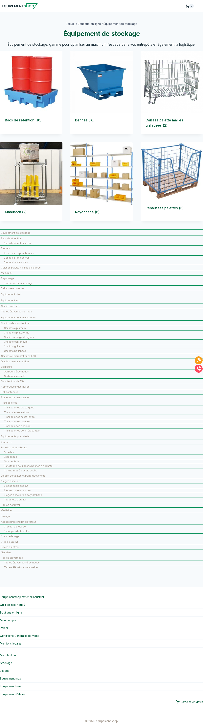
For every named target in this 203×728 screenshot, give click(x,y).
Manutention (8, 655)
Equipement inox (10, 678)
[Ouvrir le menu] (199, 6)
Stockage (6, 663)
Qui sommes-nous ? (12, 604)
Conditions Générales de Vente (19, 635)
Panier (4, 628)
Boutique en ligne (11, 612)
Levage (4, 670)
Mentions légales (10, 643)
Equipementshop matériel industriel (22, 597)
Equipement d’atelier (12, 694)
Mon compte (8, 620)
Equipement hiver (11, 686)
